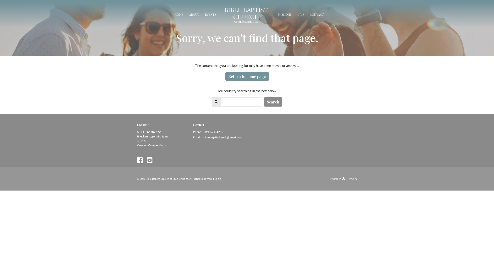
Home (178, 14)
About (194, 14)
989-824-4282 (213, 132)
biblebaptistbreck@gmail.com (223, 137)
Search (273, 101)
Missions (285, 14)
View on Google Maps (151, 145)
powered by (341, 182)
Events (210, 14)
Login (218, 179)
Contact (317, 14)
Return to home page (247, 76)
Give (300, 14)
